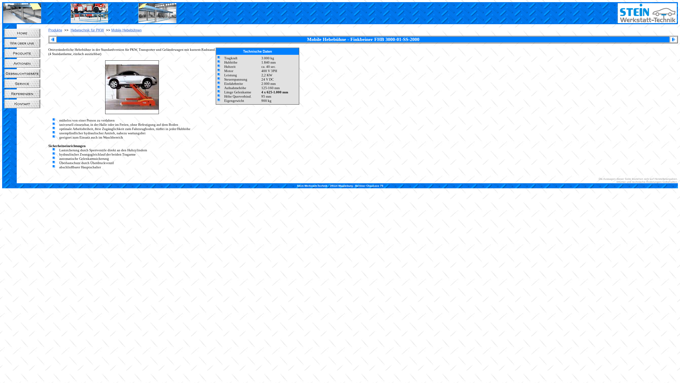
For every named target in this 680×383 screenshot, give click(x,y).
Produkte (55, 30)
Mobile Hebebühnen (126, 30)
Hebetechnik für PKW (87, 30)
